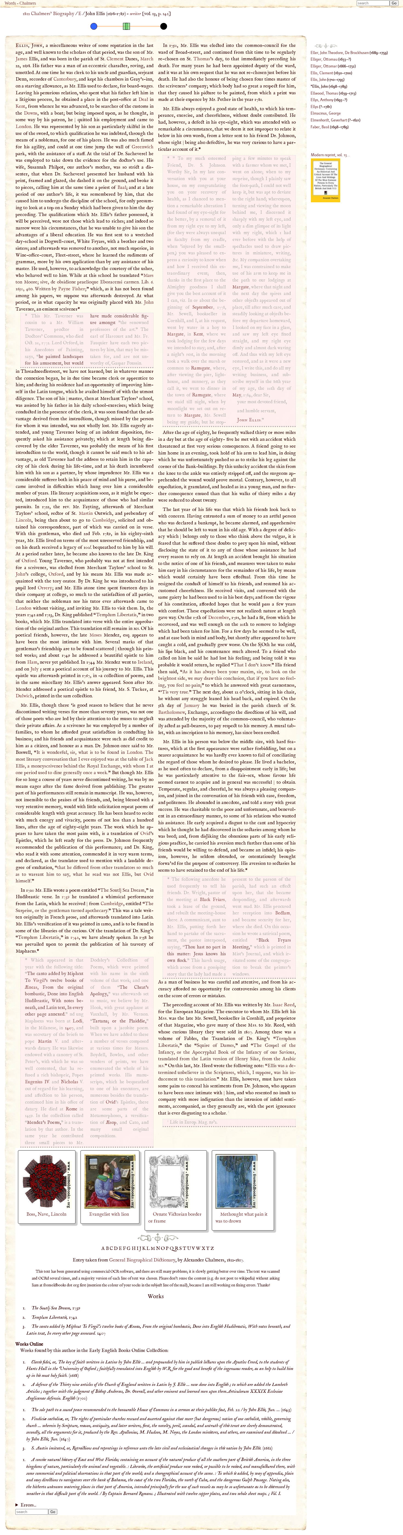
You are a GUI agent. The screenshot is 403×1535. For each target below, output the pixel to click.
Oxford (29, 561)
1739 (66, 897)
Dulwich (24, 696)
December (218, 618)
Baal (121, 187)
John (149, 302)
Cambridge (103, 520)
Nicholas (69, 1082)
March (147, 59)
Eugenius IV (37, 1082)
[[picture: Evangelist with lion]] (110, 1207)
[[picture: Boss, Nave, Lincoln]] (47, 1207)
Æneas (31, 987)
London (23, 127)
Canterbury (64, 79)
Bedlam (282, 913)
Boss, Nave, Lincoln (46, 1214)
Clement (115, 59)
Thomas (202, 59)
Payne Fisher (71, 289)
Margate (175, 334)
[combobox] (373, 3)
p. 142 (163, 14)
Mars (148, 275)
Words (10, 3)
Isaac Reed (283, 1005)
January (192, 706)
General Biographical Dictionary (142, 1260)
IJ (139, 1249)
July (34, 669)
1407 (69, 1028)
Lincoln (23, 520)
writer (135, 14)
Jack (149, 759)
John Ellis (249, 420)
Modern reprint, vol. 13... (330, 154)
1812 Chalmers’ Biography (48, 14)
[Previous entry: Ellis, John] (144, 1238)
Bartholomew (171, 712)
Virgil (39, 980)
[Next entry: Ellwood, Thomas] (171, 1238)
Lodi (77, 1021)
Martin (86, 513)
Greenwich (143, 147)
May (236, 395)
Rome (71, 1109)
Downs (30, 113)
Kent (20, 106)
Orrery (45, 588)
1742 (74, 937)
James (21, 59)
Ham (32, 662)
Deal (143, 99)
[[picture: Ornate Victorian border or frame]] (169, 1207)
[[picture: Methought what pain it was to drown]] (236, 1207)
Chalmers (27, 3)
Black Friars (212, 900)
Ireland (145, 662)
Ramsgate (200, 368)
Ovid (145, 834)
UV (191, 1249)
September (202, 307)
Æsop (111, 1122)
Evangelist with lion (109, 1214)
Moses (95, 635)
